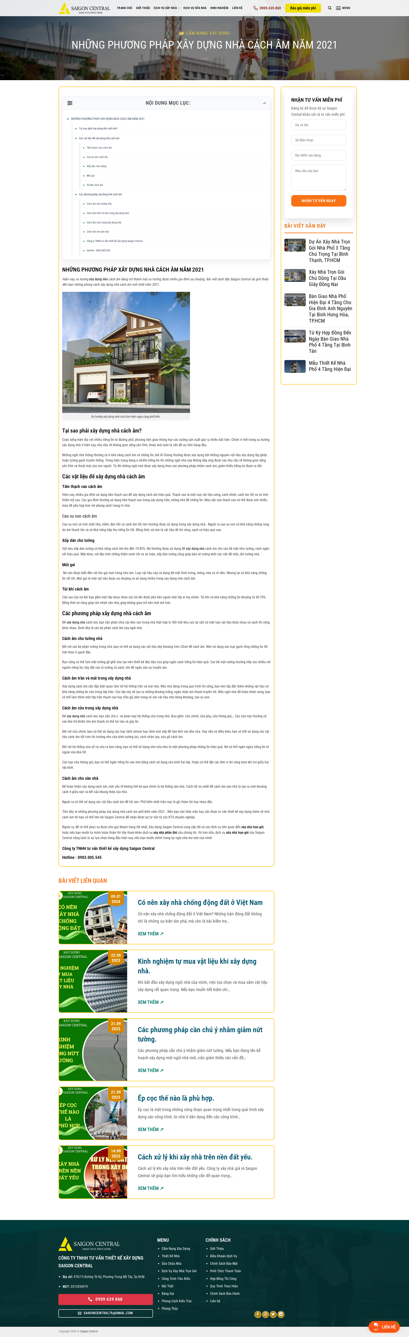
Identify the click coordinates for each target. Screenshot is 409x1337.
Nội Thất (167, 1286)
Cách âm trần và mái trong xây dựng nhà (108, 213)
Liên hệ (215, 1301)
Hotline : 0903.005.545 (98, 250)
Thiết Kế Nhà (171, 1256)
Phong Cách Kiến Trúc (177, 1301)
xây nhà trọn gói (252, 827)
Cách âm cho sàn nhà (98, 231)
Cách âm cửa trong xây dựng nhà (104, 222)
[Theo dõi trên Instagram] (265, 1314)
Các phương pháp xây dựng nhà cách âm (101, 194)
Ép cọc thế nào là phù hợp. (176, 1098)
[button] (329, 8)
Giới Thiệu (217, 1249)
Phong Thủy (170, 1309)
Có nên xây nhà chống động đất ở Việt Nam (200, 902)
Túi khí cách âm (95, 185)
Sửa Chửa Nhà (171, 1264)
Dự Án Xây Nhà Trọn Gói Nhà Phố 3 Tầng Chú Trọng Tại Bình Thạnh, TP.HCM (329, 251)
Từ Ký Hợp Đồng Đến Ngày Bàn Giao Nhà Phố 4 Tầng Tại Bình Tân (330, 342)
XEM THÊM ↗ (151, 933)
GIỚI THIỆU (143, 8)
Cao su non (71, 516)
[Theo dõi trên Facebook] (257, 1314)
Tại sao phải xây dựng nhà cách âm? (98, 128)
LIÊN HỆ (237, 8)
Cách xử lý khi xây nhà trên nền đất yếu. (195, 1157)
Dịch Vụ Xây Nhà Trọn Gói (179, 1271)
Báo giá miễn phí (303, 8)
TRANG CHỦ (124, 8)
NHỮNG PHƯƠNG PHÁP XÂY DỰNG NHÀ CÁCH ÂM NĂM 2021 (108, 119)
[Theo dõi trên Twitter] (273, 1314)
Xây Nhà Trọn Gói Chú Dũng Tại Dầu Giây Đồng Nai (327, 278)
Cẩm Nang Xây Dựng (176, 1249)
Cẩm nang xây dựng (208, 33)
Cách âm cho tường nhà (99, 203)
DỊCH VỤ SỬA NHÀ (194, 8)
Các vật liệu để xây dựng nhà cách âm (99, 138)
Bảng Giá (168, 1294)
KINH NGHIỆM (219, 8)
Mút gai (91, 175)
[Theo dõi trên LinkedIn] (280, 1314)
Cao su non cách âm (97, 157)
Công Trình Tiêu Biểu (176, 1279)
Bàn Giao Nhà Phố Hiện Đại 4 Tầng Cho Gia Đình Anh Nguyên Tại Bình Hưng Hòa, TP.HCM (330, 308)
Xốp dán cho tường (97, 166)
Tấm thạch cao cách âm (99, 147)
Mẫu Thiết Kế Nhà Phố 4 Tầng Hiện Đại (330, 366)
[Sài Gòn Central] (85, 8)
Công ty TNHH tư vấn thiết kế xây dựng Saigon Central (115, 241)
